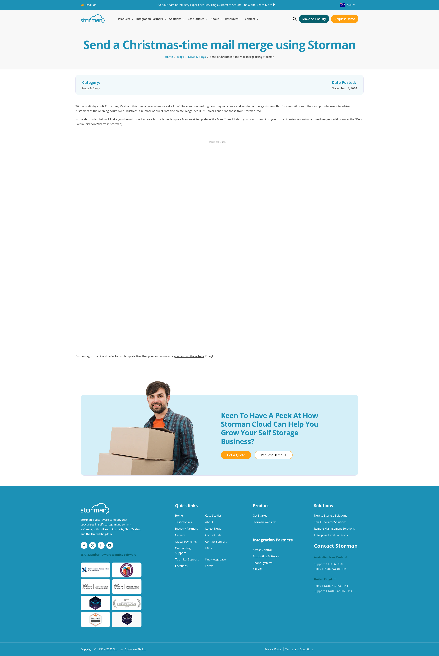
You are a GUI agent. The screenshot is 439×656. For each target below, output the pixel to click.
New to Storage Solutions (330, 515)
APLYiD (257, 569)
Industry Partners (186, 528)
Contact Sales (214, 535)
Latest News (213, 528)
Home (169, 57)
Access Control (262, 550)
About (209, 522)
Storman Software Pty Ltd (129, 649)
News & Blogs (197, 57)
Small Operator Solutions (330, 522)
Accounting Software (266, 556)
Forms (209, 566)
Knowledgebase (215, 559)
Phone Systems (262, 563)
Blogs (180, 57)
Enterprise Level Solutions (331, 535)
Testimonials (183, 522)
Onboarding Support (183, 550)
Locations (181, 566)
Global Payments (186, 541)
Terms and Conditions (299, 649)
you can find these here (189, 356)
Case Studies (213, 515)
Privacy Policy (273, 649)
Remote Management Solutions (334, 528)
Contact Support (216, 541)
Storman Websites (264, 522)
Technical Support (187, 559)
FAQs (208, 548)
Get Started (260, 515)
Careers (180, 535)
